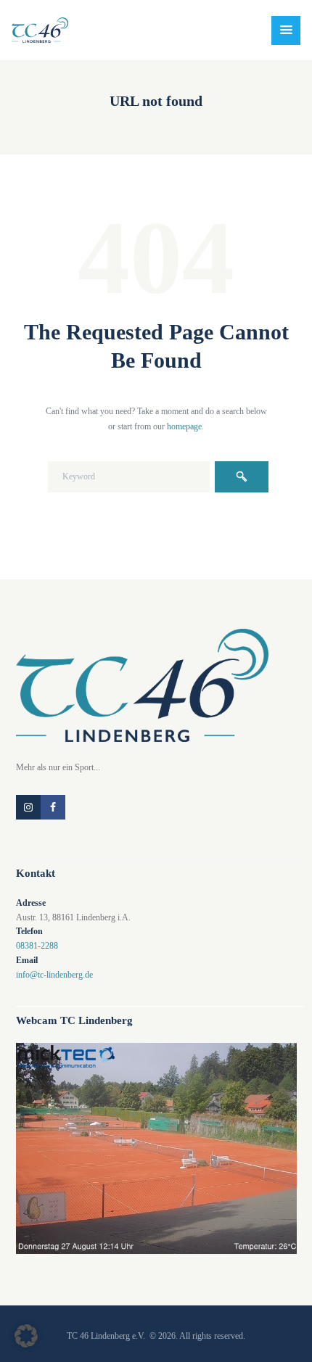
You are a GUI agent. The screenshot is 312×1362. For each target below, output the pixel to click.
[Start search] (241, 476)
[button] (26, 1336)
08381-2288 (37, 946)
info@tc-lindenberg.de (54, 975)
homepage (184, 426)
